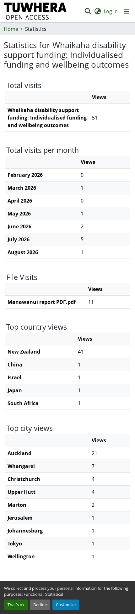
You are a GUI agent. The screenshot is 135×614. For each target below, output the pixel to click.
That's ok (16, 604)
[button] (35, 11)
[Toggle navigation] (126, 11)
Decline (40, 604)
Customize (66, 604)
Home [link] (11, 28)
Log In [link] (111, 11)
